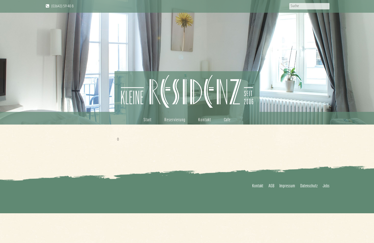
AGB (271, 185)
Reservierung (174, 119)
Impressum (287, 185)
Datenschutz (309, 185)
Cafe (227, 119)
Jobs (326, 185)
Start (147, 119)
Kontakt (204, 119)
